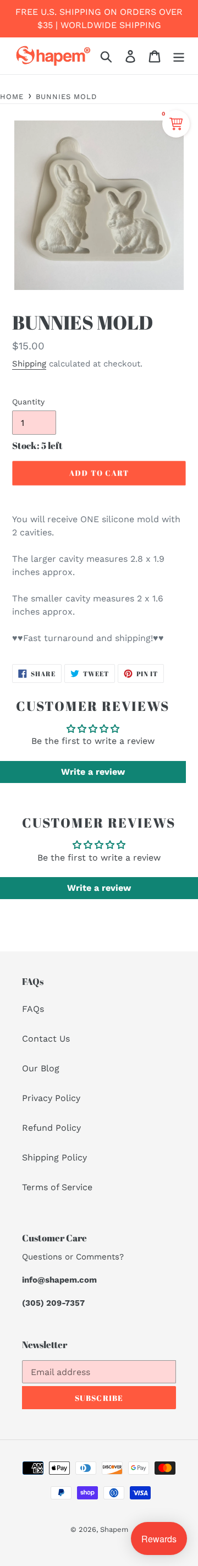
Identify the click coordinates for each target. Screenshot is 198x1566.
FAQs (33, 1009)
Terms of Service (57, 1187)
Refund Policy (51, 1128)
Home (12, 96)
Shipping (29, 364)
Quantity (28, 401)
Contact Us (46, 1038)
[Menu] (179, 55)
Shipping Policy (54, 1157)
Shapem (114, 1529)
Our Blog (40, 1068)
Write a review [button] (93, 771)
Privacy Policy (51, 1098)
